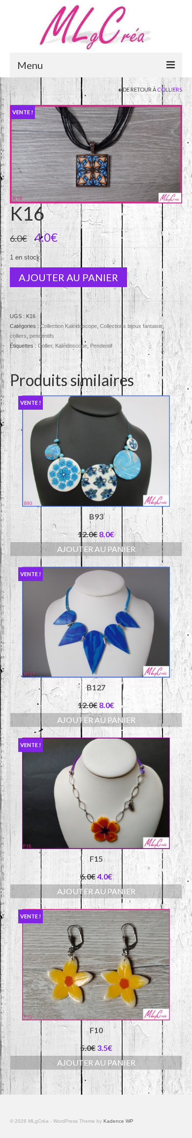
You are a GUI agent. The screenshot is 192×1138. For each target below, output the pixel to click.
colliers (169, 89)
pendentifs (42, 336)
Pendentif (101, 346)
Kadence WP (118, 1121)
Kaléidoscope (71, 346)
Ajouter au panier (68, 277)
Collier (45, 346)
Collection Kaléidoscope (68, 326)
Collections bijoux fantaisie (131, 326)
